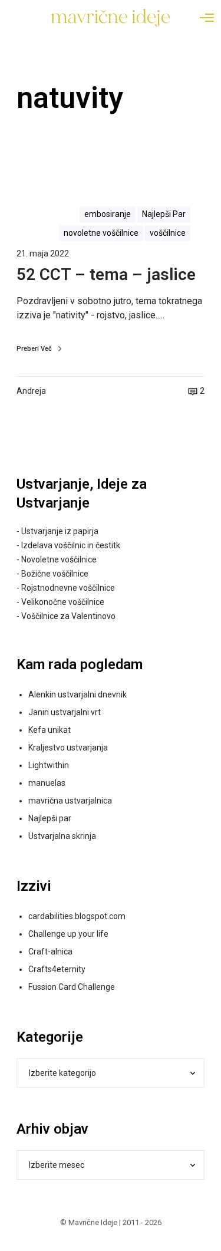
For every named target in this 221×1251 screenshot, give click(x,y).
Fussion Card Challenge (71, 987)
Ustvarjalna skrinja (62, 836)
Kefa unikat (49, 730)
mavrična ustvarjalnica (70, 800)
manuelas (46, 783)
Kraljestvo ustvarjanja (68, 747)
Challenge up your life (68, 934)
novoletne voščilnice (101, 233)
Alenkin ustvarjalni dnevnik (77, 694)
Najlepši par (49, 818)
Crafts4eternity (56, 969)
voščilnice (168, 233)
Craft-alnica (50, 951)
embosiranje (107, 214)
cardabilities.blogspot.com (77, 916)
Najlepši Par (164, 214)
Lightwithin (48, 765)
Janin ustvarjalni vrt (64, 712)
